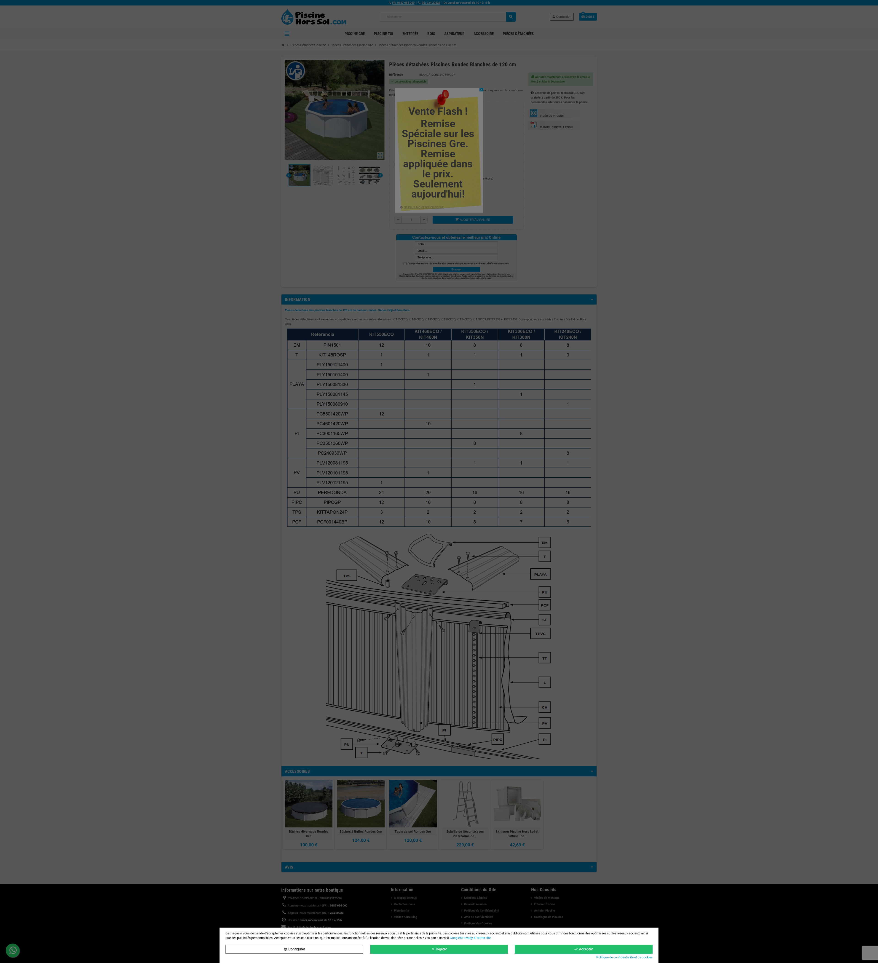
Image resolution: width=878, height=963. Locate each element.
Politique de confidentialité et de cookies (624, 957)
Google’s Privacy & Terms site (470, 938)
